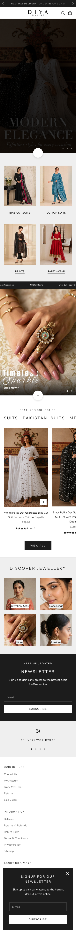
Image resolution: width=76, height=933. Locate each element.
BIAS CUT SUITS (19, 213)
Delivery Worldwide (38, 740)
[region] (38, 86)
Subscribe (38, 919)
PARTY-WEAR (56, 271)
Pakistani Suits (44, 418)
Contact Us (10, 774)
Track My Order (13, 787)
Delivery (9, 819)
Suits (11, 418)
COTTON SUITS (56, 213)
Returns (8, 793)
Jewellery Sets (20, 606)
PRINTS (20, 271)
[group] (38, 86)
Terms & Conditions (16, 838)
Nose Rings (56, 606)
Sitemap (9, 851)
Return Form (11, 832)
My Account (11, 780)
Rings (19, 642)
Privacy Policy (12, 845)
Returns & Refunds (15, 825)
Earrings (56, 642)
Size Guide (10, 800)
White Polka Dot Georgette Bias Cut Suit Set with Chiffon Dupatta (26, 515)
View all (38, 545)
